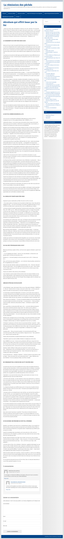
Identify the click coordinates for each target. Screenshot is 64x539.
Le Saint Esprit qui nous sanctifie (53, 85)
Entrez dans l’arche (50, 50)
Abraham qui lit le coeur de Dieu (53, 32)
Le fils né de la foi (49, 83)
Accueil (4, 13)
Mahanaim (48, 117)
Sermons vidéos (11, 13)
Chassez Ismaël (49, 40)
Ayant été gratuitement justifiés (51, 13)
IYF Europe (48, 116)
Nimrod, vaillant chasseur (51, 99)
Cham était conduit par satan (52, 39)
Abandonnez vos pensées (8, 16)
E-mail (4, 521)
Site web (5, 525)
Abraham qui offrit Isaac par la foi (53, 33)
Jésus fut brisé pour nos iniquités (34, 13)
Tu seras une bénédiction (51, 107)
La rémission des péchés (18, 4)
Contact (18, 16)
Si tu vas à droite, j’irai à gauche (52, 103)
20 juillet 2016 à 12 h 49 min (14, 472)
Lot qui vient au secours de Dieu (53, 95)
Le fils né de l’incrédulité (51, 82)
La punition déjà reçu (50, 73)
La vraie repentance (50, 75)
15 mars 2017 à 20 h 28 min (16, 483)
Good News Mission (50, 115)
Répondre (6, 478)
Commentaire (6, 503)
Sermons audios (21, 13)
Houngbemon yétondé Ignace (18, 481)
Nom (4, 516)
